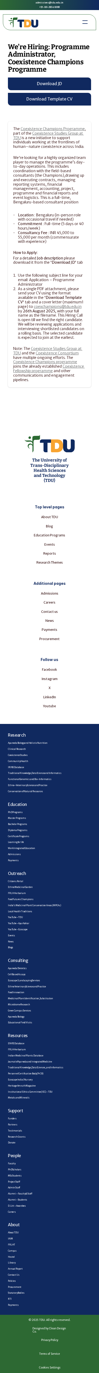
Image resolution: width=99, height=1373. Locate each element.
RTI (10, 1299)
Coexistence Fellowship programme (49, 368)
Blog (49, 526)
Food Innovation (16, 992)
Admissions (49, 593)
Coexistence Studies (18, 755)
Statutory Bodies (16, 1293)
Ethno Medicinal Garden (20, 887)
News (49, 621)
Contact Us (13, 1275)
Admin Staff (14, 1187)
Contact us (49, 612)
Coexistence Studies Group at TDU (48, 135)
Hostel (11, 1257)
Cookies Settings (49, 1367)
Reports (49, 553)
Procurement (49, 639)
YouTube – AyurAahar (18, 923)
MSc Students (15, 1175)
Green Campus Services (19, 1010)
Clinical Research (17, 749)
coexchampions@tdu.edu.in (58, 306)
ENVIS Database (16, 1043)
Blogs (10, 947)
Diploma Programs (17, 830)
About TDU (49, 517)
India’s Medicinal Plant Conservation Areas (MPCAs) (34, 905)
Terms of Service (49, 1354)
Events (11, 935)
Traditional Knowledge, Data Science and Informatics (35, 773)
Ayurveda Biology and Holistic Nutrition (28, 743)
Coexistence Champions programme (45, 361)
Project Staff (14, 1181)
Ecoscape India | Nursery (20, 1079)
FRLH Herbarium (17, 893)
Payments (49, 630)
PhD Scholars (14, 1169)
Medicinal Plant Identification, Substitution (30, 998)
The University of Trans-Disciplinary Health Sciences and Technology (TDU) (49, 470)
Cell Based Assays (17, 974)
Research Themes (49, 562)
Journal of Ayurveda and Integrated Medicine (30, 1061)
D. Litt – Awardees (17, 1206)
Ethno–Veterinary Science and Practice (27, 785)
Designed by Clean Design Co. (49, 1330)
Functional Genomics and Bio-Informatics (29, 779)
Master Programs (17, 818)
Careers (49, 602)
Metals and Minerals (19, 1097)
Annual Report (15, 1268)
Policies (12, 1281)
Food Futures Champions (20, 899)
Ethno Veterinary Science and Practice (27, 986)
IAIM (10, 1238)
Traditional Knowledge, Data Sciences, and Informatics (35, 1067)
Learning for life (16, 842)
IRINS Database (16, 767)
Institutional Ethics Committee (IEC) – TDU (30, 1092)
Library (12, 1262)
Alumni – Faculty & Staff (20, 1193)
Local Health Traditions (20, 911)
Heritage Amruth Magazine (22, 1085)
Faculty (12, 1163)
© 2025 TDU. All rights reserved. (49, 1320)
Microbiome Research (19, 1004)
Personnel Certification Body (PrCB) (25, 1073)
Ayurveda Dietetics (17, 968)
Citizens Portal (15, 881)
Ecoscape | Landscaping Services (24, 980)
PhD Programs (15, 812)
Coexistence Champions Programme (53, 128)
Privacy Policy (49, 1340)
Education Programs (49, 535)
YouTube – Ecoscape (17, 929)
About (14, 1224)
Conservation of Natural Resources (25, 791)
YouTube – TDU (15, 917)
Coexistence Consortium (57, 353)
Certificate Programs (18, 836)
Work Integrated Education (21, 848)
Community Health (18, 761)
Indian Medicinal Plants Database (25, 1055)
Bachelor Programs (17, 824)
